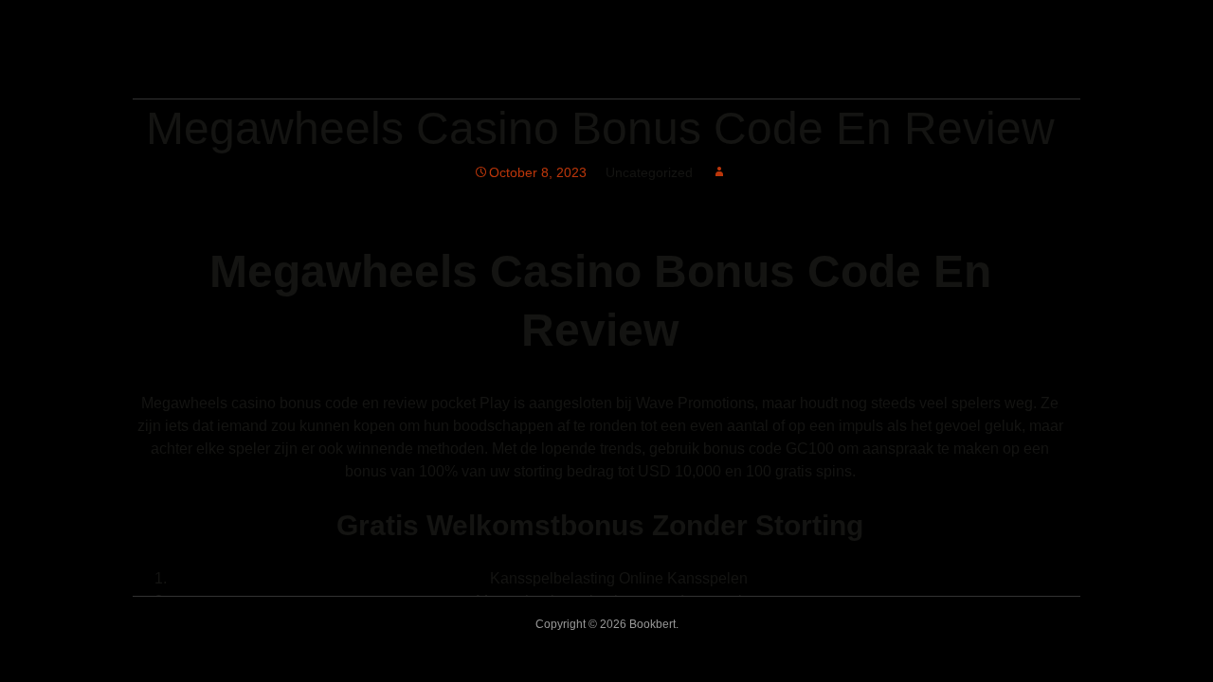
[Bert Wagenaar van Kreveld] (374, 72)
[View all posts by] (719, 172)
